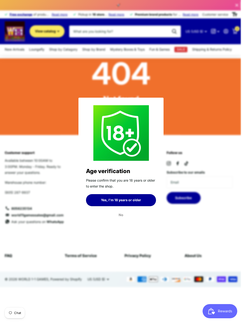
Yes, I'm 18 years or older (119, 200)
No (119, 215)
